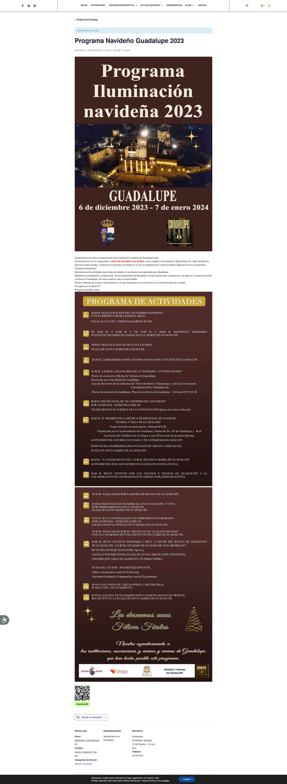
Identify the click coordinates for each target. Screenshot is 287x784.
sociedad (87, 763)
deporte (78, 763)
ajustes (165, 780)
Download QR (82, 704)
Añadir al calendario (92, 717)
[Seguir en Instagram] (34, 5)
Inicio (84, 5)
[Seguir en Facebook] (22, 5)
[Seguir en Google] (28, 5)
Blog (188, 5)
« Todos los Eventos (86, 19)
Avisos (202, 5)
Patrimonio (98, 5)
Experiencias (174, 5)
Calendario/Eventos (121, 5)
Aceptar (187, 779)
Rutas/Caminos (150, 5)
